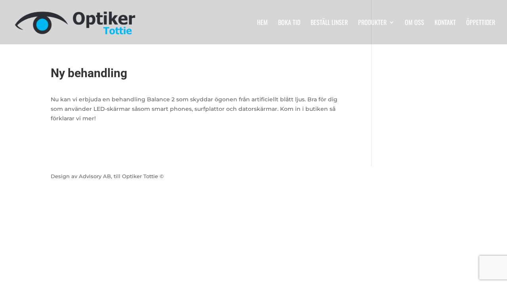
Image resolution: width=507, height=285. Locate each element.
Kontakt (445, 23)
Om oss (414, 23)
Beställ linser (329, 23)
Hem (262, 23)
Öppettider (480, 23)
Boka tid (289, 23)
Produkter (372, 23)
